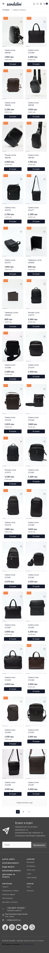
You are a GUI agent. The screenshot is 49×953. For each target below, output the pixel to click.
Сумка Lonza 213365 (33, 626)
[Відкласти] (21, 22)
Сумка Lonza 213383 (10, 678)
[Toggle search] (38, 4)
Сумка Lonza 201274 (10, 261)
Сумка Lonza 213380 (33, 523)
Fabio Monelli (31, 877)
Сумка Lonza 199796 (10, 51)
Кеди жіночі (8, 867)
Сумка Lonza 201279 (10, 208)
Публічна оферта (8, 894)
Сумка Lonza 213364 (33, 418)
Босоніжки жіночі (11, 871)
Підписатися (39, 845)
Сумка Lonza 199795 (33, 104)
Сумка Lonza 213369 (33, 51)
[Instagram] (12, 927)
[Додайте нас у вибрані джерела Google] (32, 927)
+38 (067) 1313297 (16, 908)
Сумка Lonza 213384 (33, 678)
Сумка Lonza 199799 (33, 156)
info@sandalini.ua (14, 920)
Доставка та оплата (9, 902)
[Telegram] (25, 927)
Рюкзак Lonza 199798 (10, 156)
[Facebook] (5, 927)
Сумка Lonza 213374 (33, 366)
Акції (28, 887)
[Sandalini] (14, 3)
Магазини (30, 862)
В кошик (12, 64)
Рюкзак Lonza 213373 (33, 313)
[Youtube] (19, 927)
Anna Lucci (31, 870)
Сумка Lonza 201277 (33, 208)
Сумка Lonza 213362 (33, 471)
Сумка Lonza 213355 (33, 731)
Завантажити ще (24, 802)
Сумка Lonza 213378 (10, 418)
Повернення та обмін (10, 891)
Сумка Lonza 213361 (33, 783)
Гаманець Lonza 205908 (34, 261)
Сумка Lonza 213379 (10, 523)
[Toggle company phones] (34, 4)
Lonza (29, 874)
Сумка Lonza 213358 (10, 783)
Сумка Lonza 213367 (10, 626)
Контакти (30, 891)
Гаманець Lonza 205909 (11, 313)
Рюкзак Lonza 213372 (10, 471)
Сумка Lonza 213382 (33, 576)
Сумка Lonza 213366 (10, 366)
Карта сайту (8, 859)
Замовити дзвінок (14, 910)
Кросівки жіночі (10, 863)
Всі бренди (31, 866)
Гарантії (5, 887)
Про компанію (7, 898)
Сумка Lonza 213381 (10, 576)
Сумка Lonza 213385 (10, 731)
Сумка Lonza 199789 (10, 104)
